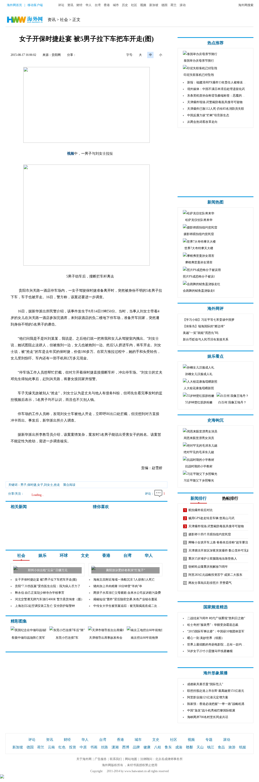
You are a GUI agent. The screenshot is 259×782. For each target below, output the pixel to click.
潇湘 (115, 747)
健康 (146, 747)
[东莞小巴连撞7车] (69, 630)
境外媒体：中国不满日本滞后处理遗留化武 (216, 89)
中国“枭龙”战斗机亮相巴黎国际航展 (211, 710)
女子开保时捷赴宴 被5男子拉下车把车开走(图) (46, 579)
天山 (200, 747)
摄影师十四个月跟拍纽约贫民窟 (209, 534)
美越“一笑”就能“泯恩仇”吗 (200, 333)
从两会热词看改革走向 (202, 122)
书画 (93, 747)
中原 (83, 747)
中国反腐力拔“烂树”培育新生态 (208, 115)
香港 (107, 5)
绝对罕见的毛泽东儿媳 (199, 452)
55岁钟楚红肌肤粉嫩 (198, 402)
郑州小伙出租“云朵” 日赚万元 (48, 570)
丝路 (104, 747)
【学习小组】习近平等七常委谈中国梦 (208, 319)
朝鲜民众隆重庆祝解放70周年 (208, 566)
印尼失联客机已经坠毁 (199, 75)
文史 (85, 555)
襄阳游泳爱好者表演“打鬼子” (125, 570)
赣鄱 (189, 747)
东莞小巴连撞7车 (67, 637)
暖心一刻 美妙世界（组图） (205, 638)
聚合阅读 (69, 485)
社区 (134, 5)
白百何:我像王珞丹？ (232, 402)
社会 (64, 19)
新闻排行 (198, 498)
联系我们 (116, 759)
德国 (164, 5)
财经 (79, 5)
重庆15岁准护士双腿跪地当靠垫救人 (212, 558)
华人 (88, 5)
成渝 (178, 747)
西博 (125, 747)
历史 (125, 5)
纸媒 (242, 747)
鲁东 (168, 747)
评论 (61, 5)
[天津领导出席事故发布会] (112, 630)
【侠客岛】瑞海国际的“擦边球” (204, 326)
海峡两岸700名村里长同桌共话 (207, 717)
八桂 (157, 747)
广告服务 (101, 759)
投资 (72, 747)
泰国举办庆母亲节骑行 (199, 60)
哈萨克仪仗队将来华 (198, 220)
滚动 (183, 5)
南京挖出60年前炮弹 (144, 637)
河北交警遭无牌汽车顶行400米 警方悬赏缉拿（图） (49, 599)
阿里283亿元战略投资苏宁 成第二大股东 (215, 575)
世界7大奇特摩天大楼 (198, 248)
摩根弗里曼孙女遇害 (198, 262)
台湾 (98, 5)
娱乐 (42, 555)
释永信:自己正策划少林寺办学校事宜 (39, 592)
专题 (208, 740)
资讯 (70, 5)
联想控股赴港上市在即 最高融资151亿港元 (215, 691)
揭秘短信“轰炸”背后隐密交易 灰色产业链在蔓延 (125, 599)
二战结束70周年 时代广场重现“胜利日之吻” (216, 618)
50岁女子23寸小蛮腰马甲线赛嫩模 (210, 651)
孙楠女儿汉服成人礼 (198, 374)
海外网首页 (14, 5)
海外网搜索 (245, 5)
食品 (221, 747)
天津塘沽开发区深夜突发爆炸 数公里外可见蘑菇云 (222, 550)
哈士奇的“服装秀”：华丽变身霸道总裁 (212, 625)
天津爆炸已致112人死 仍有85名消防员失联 (215, 108)
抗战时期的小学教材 (198, 466)
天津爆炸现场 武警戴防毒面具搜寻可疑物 (215, 102)
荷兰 (173, 5)
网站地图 (131, 759)
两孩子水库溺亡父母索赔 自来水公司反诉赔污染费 (127, 592)
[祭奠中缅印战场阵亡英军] (32, 630)
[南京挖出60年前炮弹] (156, 630)
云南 (51, 747)
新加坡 (153, 5)
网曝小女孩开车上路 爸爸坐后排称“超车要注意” (220, 542)
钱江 (210, 747)
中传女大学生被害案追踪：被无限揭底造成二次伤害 (128, 606)
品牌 (136, 747)
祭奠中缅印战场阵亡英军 (28, 637)
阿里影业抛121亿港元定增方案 (207, 697)
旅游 (231, 747)
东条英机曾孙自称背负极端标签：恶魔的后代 (217, 95)
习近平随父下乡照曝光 (199, 480)
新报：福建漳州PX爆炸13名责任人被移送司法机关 (221, 82)
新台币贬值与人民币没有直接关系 (205, 339)
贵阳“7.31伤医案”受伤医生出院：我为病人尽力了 (47, 586)
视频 (143, 5)
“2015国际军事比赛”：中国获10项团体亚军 (215, 631)
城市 (116, 5)
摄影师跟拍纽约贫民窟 (199, 234)
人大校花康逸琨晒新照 (199, 388)
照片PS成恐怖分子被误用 (200, 276)
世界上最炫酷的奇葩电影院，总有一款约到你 (217, 644)
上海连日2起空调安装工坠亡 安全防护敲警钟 (45, 606)
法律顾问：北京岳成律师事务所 (161, 759)
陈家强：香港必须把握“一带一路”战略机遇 (215, 704)
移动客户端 (35, 5)
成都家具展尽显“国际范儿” (205, 684)
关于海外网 (84, 759)
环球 (64, 555)
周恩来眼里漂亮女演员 (199, 438)
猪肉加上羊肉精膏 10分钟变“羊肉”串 (117, 586)
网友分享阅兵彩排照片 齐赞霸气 (210, 583)
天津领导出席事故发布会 (105, 637)
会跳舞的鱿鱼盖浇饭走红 (199, 290)
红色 (62, 747)
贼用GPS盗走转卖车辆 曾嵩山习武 (211, 518)
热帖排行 (230, 498)
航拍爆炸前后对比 (200, 510)
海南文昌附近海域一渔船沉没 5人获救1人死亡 (124, 579)
